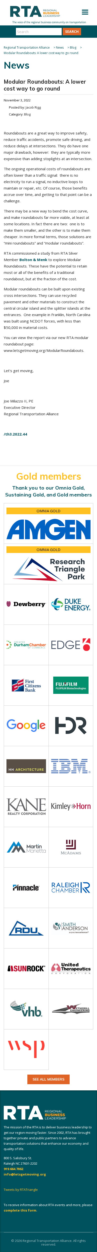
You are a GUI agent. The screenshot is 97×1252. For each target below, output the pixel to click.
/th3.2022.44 (15, 434)
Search (72, 31)
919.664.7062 (13, 1169)
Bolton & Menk (33, 259)
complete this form (20, 1210)
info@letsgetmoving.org (25, 1174)
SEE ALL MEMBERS (48, 1079)
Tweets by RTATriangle (21, 1189)
